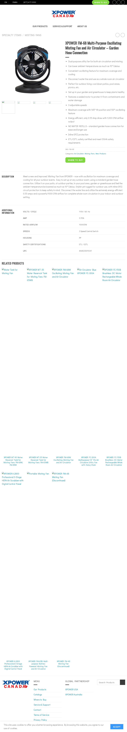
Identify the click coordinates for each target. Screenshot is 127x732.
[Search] (93, 26)
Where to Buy (40, 699)
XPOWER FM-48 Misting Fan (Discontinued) (63, 664)
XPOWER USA (71, 689)
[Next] (57, 69)
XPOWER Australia (73, 694)
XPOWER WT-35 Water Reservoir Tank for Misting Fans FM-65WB (38, 460)
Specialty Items (11, 35)
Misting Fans (33, 35)
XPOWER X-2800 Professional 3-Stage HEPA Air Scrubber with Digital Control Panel (13, 665)
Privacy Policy (40, 719)
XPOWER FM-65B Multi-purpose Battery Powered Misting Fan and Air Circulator (38, 665)
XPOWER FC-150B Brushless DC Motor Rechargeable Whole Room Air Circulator (113, 461)
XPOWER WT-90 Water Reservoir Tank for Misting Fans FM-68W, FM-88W (13, 461)
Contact (37, 709)
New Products (101, 153)
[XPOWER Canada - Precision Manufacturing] (63, 13)
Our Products (40, 26)
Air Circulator (79, 153)
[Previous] (6, 69)
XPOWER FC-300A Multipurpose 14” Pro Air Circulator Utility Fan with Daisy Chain (89, 461)
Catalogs (38, 694)
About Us (82, 26)
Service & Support (62, 26)
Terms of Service (41, 714)
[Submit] (122, 682)
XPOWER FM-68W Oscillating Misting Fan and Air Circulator (63, 460)
